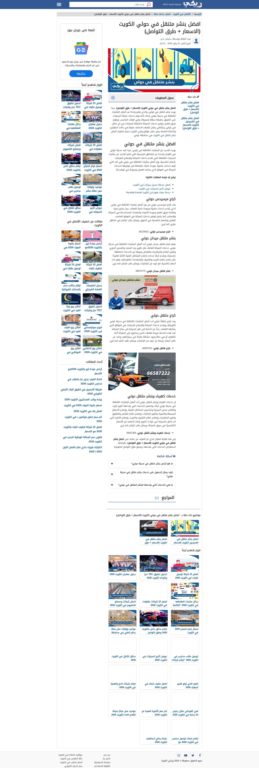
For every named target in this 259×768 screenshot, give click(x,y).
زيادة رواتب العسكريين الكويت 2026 (83, 399)
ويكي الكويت (137, 131)
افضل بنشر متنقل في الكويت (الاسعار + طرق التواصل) (190, 107)
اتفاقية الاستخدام (102, 766)
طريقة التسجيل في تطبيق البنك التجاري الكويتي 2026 (81, 391)
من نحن (106, 755)
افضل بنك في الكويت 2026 (88, 411)
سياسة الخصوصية (102, 762)
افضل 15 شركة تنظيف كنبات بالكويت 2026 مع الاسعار (83, 429)
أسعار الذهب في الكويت (71, 762)
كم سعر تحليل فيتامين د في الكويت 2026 (83, 419)
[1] (117, 170)
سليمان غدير (166, 39)
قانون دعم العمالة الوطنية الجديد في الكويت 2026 (82, 439)
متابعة (81, 73)
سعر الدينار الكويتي (73, 766)
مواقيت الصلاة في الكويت (70, 755)
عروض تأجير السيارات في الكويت (154, 189)
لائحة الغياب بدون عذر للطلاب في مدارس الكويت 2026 (84, 381)
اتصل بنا (106, 759)
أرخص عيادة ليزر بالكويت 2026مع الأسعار (85, 371)
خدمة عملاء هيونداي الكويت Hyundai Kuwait (148, 192)
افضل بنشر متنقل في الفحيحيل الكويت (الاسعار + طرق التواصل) (190, 123)
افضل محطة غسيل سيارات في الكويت (151, 185)
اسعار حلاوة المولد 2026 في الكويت (83, 405)
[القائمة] (59, 4)
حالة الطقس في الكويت (71, 759)
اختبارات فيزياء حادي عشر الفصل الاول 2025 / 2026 (82, 449)
